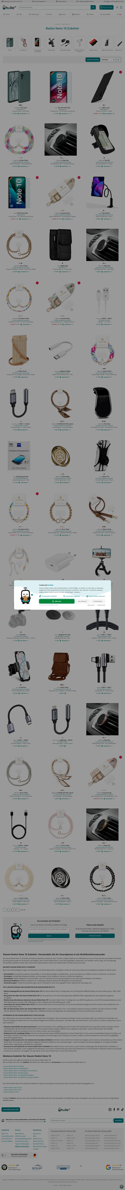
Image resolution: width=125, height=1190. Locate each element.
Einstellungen (98, 601)
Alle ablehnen (82, 601)
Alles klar (58, 601)
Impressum (90, 605)
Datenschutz (101, 605)
